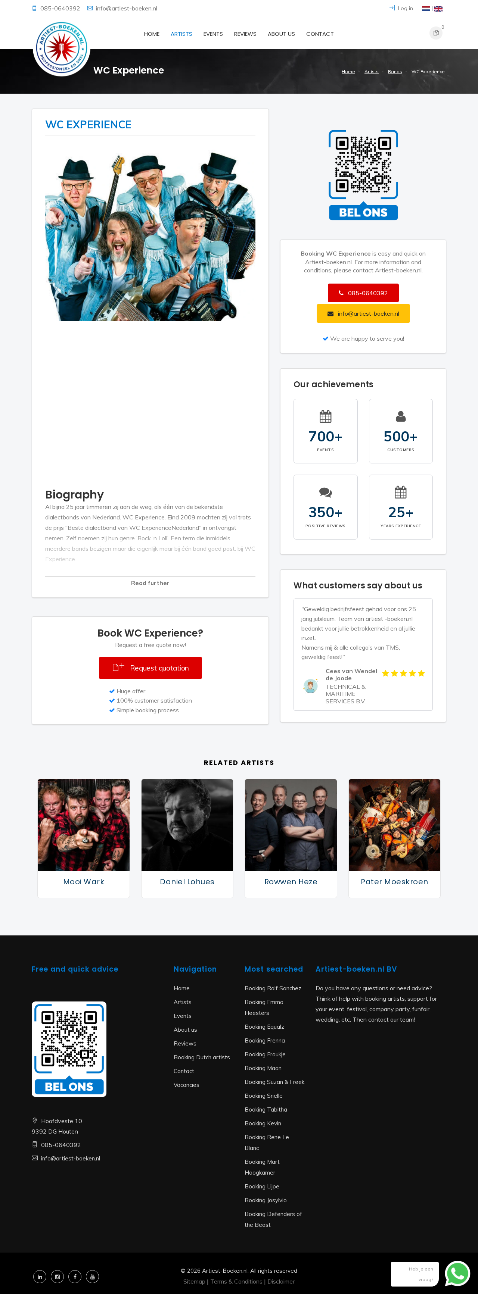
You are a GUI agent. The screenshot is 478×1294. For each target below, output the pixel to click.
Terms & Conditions (236, 1281)
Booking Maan (263, 1068)
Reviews (245, 34)
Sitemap (194, 1281)
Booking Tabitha (266, 1109)
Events (213, 34)
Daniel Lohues (187, 881)
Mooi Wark (84, 881)
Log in (405, 8)
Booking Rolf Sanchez (273, 988)
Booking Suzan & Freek (274, 1081)
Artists (181, 34)
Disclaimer (281, 1281)
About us (281, 34)
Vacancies (186, 1084)
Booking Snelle (264, 1095)
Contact (320, 34)
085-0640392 (61, 8)
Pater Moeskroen (394, 881)
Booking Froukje (265, 1054)
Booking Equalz (264, 1026)
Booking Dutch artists (202, 1057)
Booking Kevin (263, 1123)
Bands (395, 71)
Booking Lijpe (262, 1186)
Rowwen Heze (291, 881)
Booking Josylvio (266, 1200)
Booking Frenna (265, 1040)
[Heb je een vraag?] (452, 1277)
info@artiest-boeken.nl (126, 8)
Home (151, 34)
